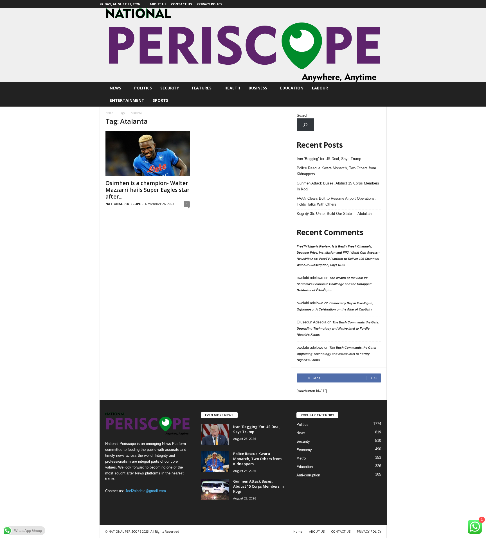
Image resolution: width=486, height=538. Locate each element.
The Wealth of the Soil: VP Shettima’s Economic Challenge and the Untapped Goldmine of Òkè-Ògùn (334, 284)
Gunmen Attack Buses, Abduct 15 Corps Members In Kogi (338, 186)
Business (258, 88)
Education (291, 88)
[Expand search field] (305, 124)
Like (374, 378)
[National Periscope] (243, 45)
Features (202, 88)
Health (232, 88)
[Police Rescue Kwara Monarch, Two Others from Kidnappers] (215, 461)
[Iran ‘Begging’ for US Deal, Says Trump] (215, 434)
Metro (301, 458)
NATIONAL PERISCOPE (123, 204)
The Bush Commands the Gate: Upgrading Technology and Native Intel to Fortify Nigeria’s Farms (338, 328)
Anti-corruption (308, 475)
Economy (304, 450)
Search (302, 115)
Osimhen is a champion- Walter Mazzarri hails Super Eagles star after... (147, 189)
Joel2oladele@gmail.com (145, 491)
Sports (160, 100)
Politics (143, 88)
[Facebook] (382, 4)
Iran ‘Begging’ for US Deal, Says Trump (329, 159)
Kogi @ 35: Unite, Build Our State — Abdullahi (334, 213)
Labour (320, 88)
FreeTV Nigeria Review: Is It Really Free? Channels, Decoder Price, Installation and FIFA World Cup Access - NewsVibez (338, 252)
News (115, 88)
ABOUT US (158, 4)
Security (169, 88)
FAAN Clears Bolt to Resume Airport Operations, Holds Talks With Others (336, 201)
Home (109, 113)
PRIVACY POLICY (209, 4)
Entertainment (127, 100)
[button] (378, 94)
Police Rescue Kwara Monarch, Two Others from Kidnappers (336, 171)
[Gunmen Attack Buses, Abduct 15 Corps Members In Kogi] (215, 489)
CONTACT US (181, 4)
